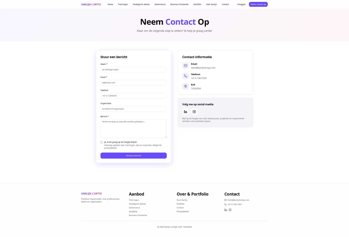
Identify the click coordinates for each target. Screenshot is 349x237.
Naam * (104, 64)
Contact (225, 4)
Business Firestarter (179, 4)
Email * (103, 77)
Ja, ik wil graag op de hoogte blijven (120, 142)
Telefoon (104, 90)
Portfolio (197, 4)
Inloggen (241, 4)
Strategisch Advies (141, 4)
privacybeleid (110, 148)
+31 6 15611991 (199, 78)
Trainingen (123, 4)
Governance (160, 4)
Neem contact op (258, 4)
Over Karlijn (211, 4)
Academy (133, 211)
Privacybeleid (183, 211)
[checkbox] (101, 142)
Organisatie (105, 103)
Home (110, 4)
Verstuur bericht (133, 155)
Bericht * (104, 116)
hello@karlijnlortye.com (203, 67)
